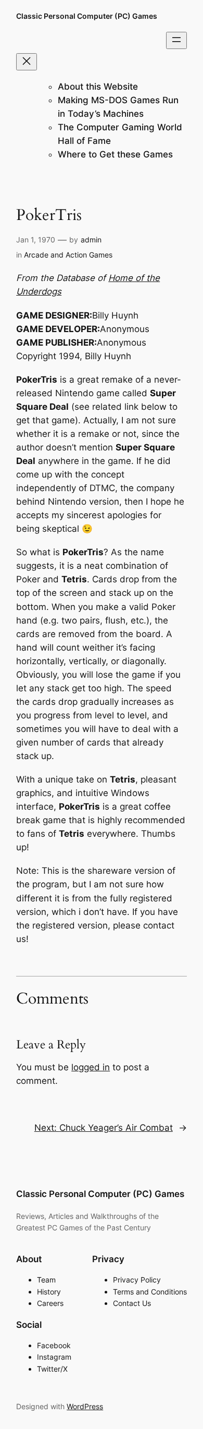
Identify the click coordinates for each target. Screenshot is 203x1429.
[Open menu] (176, 40)
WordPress (85, 1406)
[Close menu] (26, 61)
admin (91, 239)
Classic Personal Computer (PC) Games (86, 15)
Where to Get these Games (115, 154)
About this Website (98, 86)
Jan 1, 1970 (35, 239)
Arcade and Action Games (68, 254)
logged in (90, 1067)
